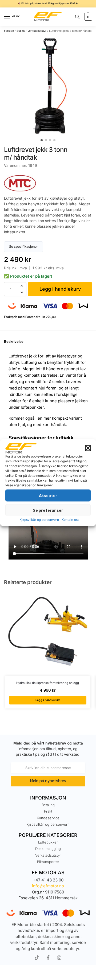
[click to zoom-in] (50, 86)
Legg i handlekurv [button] (47, 700)
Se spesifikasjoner (23, 247)
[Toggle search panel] (77, 16)
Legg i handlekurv (60, 289)
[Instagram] (59, 957)
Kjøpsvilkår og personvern (39, 520)
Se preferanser (48, 510)
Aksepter (48, 495)
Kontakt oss (70, 520)
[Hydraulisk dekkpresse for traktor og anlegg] (47, 633)
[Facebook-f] (48, 957)
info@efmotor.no (48, 885)
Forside (9, 31)
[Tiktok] (36, 957)
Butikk (21, 31)
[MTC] (48, 183)
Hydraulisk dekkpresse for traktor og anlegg (47, 683)
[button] (88, 448)
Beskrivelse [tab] (13, 341)
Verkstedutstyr (36, 31)
